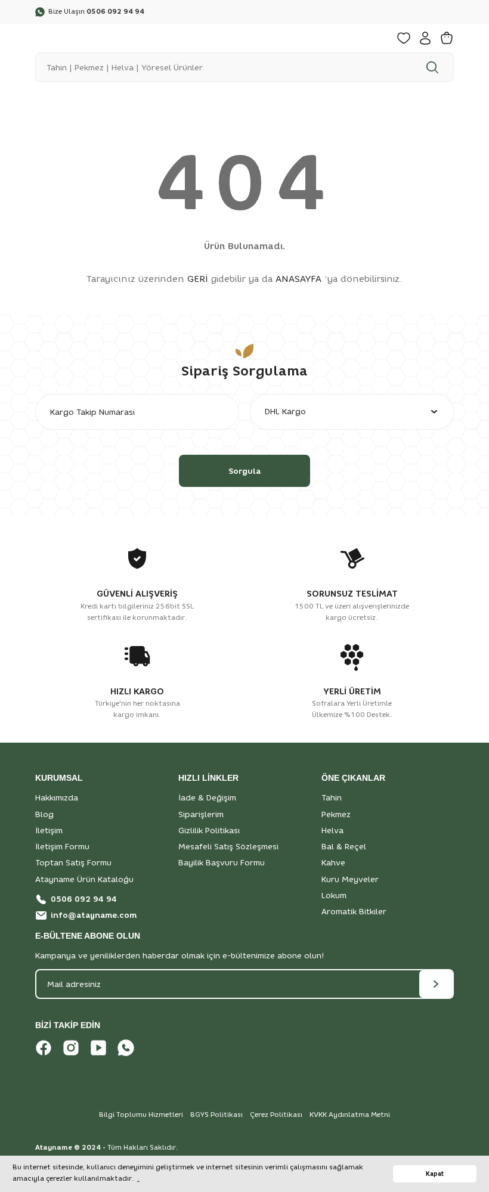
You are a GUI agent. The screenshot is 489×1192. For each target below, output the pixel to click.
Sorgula (244, 471)
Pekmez (336, 814)
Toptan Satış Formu (73, 862)
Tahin (331, 797)
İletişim (49, 830)
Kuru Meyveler (350, 879)
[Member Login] (425, 38)
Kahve (333, 862)
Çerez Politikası (276, 1114)
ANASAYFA (298, 279)
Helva (332, 830)
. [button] (138, 1178)
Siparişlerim (201, 814)
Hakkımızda (56, 797)
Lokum (333, 895)
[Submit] (436, 984)
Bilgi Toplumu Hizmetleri (141, 1114)
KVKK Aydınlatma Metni (350, 1114)
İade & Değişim (207, 797)
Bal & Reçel (343, 846)
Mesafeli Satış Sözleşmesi (228, 846)
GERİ (197, 279)
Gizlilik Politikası (209, 830)
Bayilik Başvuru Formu (221, 862)
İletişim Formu (62, 846)
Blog (44, 814)
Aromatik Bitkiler (353, 911)
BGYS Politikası (216, 1114)
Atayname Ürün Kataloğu (84, 879)
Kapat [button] (435, 1174)
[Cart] (447, 38)
